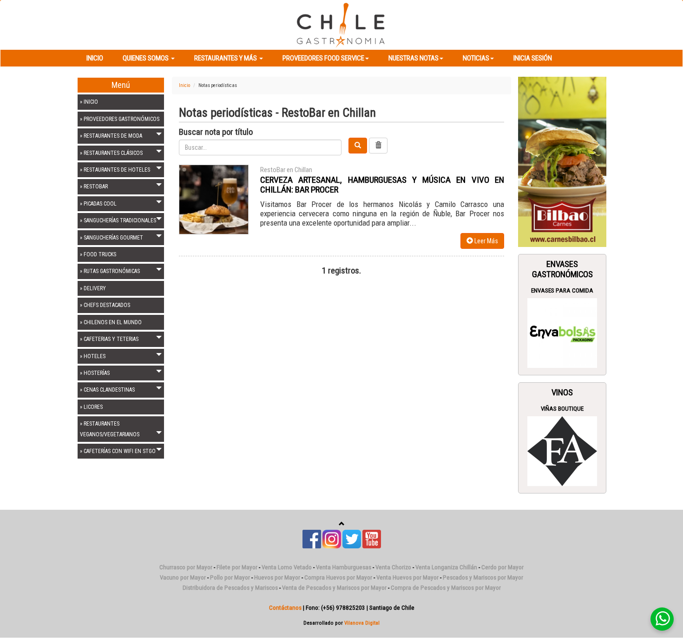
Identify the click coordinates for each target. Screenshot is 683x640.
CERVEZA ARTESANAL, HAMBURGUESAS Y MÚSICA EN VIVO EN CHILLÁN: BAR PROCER (382, 184)
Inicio (94, 58)
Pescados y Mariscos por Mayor (483, 577)
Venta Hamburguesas (343, 567)
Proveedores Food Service (323, 58)
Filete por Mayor (237, 567)
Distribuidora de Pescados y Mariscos (230, 587)
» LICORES (91, 407)
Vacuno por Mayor (183, 577)
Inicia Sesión (532, 58)
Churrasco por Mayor (185, 567)
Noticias (476, 58)
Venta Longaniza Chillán (446, 567)
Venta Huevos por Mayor (407, 577)
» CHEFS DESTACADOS (105, 305)
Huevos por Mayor (277, 577)
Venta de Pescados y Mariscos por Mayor (334, 587)
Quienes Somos (146, 58)
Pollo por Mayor (230, 577)
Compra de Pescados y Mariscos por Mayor (446, 587)
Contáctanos (285, 607)
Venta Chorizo (393, 567)
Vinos (562, 392)
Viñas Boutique (562, 408)
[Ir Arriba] (342, 523)
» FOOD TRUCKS (98, 254)
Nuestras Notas (413, 58)
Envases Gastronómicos (562, 269)
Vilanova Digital (362, 623)
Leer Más (485, 241)
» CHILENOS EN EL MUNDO (111, 322)
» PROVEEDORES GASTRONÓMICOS (119, 119)
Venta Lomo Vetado (287, 567)
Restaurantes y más (226, 58)
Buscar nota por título (216, 132)
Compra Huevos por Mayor (338, 577)
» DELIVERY (93, 288)
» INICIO (89, 102)
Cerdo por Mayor (502, 567)
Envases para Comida (562, 290)
